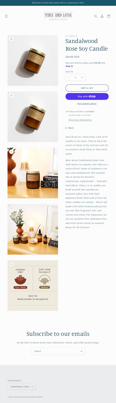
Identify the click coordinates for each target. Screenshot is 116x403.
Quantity (69, 71)
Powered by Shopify (35, 397)
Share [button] (71, 128)
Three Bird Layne (20, 397)
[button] (6, 16)
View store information (80, 120)
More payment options (87, 103)
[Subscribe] (81, 351)
